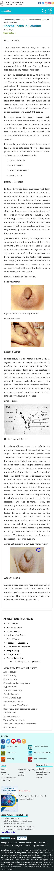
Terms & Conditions (8, 777)
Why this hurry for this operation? (25, 661)
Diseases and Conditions (13, 20)
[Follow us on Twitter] (43, 3)
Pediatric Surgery (33, 20)
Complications (14, 654)
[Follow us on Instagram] (49, 3)
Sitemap (21, 772)
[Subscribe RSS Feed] (52, 3)
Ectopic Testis (13, 631)
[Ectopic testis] (27, 419)
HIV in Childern (41, 769)
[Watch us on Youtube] (46, 3)
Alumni (3, 772)
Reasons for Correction (17, 643)
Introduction (13, 623)
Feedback (21, 775)
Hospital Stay (13, 650)
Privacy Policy (6, 780)
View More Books (8, 832)
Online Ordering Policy (26, 769)
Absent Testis (13, 639)
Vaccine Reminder (43, 772)
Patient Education (15, 658)
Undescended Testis (16, 635)
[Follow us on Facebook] (39, 3)
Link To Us (5, 775)
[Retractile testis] (27, 297)
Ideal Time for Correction (19, 646)
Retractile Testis (14, 627)
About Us (4, 769)
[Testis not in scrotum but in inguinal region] (27, 559)
